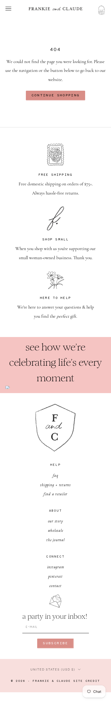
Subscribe (55, 643)
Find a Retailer (55, 493)
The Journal (55, 539)
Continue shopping (56, 95)
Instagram (55, 566)
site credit (86, 681)
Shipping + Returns (55, 484)
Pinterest (55, 576)
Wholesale (55, 530)
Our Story (55, 520)
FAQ (55, 475)
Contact (55, 585)
